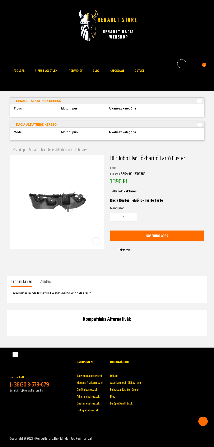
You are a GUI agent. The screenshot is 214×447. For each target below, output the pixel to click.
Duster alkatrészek (88, 403)
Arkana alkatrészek (88, 396)
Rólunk (114, 375)
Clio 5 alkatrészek (87, 389)
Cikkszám (115, 173)
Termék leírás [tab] (21, 281)
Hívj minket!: (29, 381)
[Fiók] (192, 63)
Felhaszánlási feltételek (124, 389)
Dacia (113, 167)
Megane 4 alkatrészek (90, 382)
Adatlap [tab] (46, 281)
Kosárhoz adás (157, 235)
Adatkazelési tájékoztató (125, 382)
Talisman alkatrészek (89, 375)
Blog (112, 396)
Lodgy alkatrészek (87, 410)
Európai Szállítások (121, 403)
